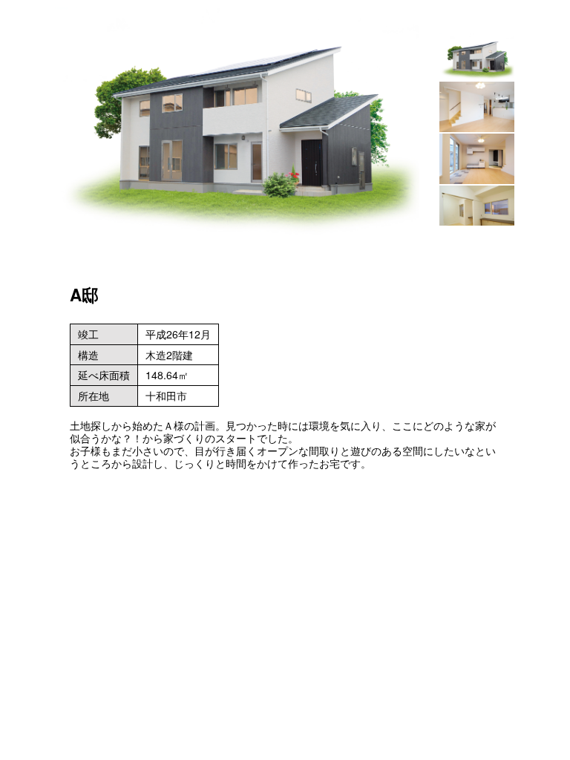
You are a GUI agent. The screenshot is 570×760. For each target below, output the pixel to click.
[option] (237, 121)
